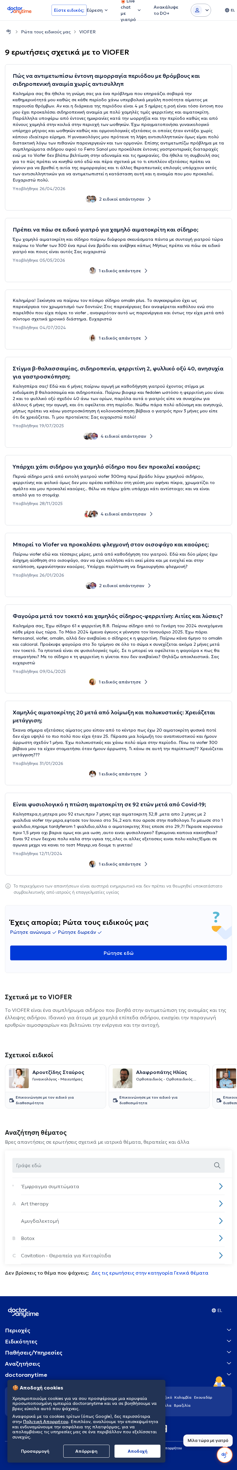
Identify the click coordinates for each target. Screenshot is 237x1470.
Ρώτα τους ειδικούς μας (46, 32)
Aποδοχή (138, 1451)
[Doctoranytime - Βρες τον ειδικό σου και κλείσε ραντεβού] (8, 31)
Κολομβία (183, 1397)
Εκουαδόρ (203, 1397)
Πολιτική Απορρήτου (45, 1421)
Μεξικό (165, 1397)
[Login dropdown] (201, 10)
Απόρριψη (86, 1451)
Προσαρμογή (35, 1451)
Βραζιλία (182, 1405)
